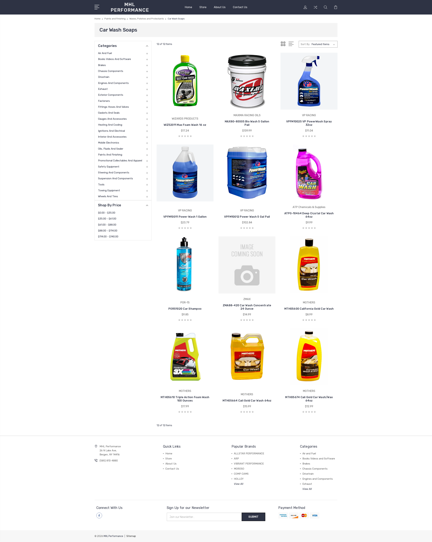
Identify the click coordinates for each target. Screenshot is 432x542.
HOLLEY (239, 478)
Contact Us (240, 7)
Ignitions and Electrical (111, 130)
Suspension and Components (115, 178)
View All (238, 483)
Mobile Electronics (108, 142)
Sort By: (305, 44)
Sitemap (131, 536)
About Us (219, 7)
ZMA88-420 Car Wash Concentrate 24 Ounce (247, 307)
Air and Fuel (105, 53)
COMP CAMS (241, 473)
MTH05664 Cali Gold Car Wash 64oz (247, 400)
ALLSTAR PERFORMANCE (249, 453)
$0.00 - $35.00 (106, 212)
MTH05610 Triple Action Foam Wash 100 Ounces (185, 399)
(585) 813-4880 (109, 460)
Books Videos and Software (114, 59)
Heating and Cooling (110, 124)
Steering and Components (113, 172)
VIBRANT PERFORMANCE (249, 463)
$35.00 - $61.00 (107, 218)
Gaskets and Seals (109, 112)
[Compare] (315, 9)
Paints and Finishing (110, 154)
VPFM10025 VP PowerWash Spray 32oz (309, 123)
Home (188, 7)
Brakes (102, 65)
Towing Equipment (109, 190)
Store (202, 7)
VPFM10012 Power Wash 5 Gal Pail (247, 216)
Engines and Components (113, 83)
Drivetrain (103, 77)
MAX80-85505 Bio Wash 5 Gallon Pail (247, 123)
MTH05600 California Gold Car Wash (309, 308)
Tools (101, 184)
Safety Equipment (108, 166)
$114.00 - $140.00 (108, 236)
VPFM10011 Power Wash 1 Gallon (185, 216)
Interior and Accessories (112, 136)
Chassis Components (110, 71)
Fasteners (104, 100)
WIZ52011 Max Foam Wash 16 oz (185, 124)
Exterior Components (110, 94)
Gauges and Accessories (112, 118)
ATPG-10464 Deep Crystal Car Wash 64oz (309, 215)
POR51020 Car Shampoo (184, 308)
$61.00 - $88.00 (107, 224)
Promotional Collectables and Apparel (120, 160)
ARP (236, 458)
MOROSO (239, 468)
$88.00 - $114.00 (107, 230)
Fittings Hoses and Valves (113, 106)
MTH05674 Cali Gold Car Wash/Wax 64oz (309, 399)
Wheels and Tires (108, 196)
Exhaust (103, 89)
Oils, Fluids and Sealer (110, 148)
